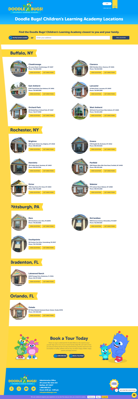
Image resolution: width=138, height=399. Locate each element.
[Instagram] (19, 389)
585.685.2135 (37, 146)
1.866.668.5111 (45, 388)
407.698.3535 (37, 312)
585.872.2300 (98, 189)
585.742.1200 (37, 189)
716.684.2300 (98, 90)
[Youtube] (26, 389)
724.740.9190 (37, 244)
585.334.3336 (37, 167)
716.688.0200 (37, 90)
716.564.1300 (98, 112)
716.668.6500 (37, 69)
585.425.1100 (98, 167)
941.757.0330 (37, 278)
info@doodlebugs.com (48, 392)
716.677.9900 (37, 112)
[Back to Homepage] (26, 7)
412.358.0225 (98, 223)
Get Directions (48, 72)
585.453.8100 (98, 146)
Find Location (121, 37)
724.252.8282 (37, 223)
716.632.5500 (98, 69)
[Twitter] (33, 389)
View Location (35, 72)
